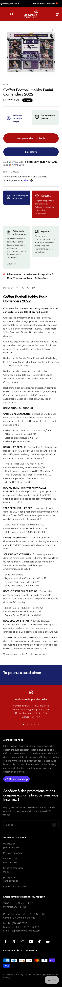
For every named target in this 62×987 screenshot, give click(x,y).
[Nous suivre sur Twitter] (14, 941)
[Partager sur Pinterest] (28, 288)
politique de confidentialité (10, 879)
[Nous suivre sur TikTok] (39, 941)
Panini (6, 84)
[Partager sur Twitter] (22, 288)
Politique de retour (13, 853)
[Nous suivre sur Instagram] (22, 941)
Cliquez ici (11, 263)
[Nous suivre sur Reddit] (47, 941)
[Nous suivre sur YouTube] (31, 941)
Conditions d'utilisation (15, 886)
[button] (31, 163)
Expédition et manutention (10, 860)
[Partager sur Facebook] (17, 288)
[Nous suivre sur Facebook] (5, 941)
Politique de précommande (11, 845)
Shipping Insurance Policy (13, 869)
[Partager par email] (34, 288)
